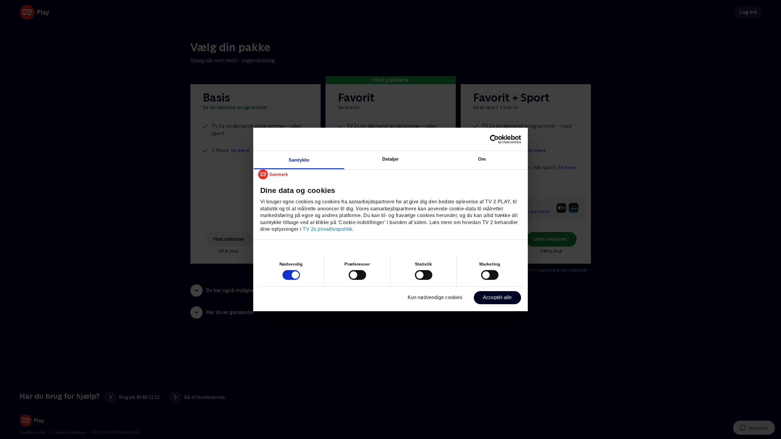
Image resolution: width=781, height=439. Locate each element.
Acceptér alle (497, 297)
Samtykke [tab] (299, 159)
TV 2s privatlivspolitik (327, 229)
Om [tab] (482, 159)
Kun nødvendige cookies (435, 297)
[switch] (357, 275)
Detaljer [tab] (390, 159)
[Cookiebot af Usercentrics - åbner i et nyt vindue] (494, 139)
